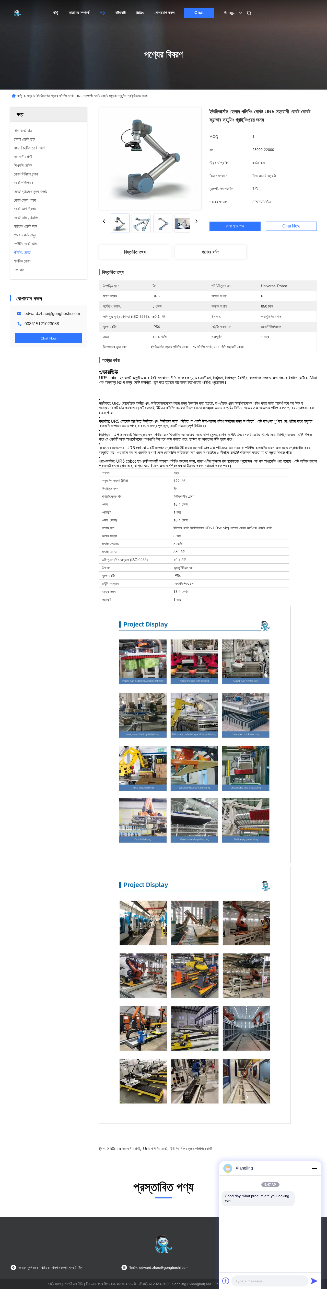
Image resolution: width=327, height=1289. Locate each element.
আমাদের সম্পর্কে (79, 12)
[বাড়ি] (17, 12)
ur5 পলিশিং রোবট (155, 1148)
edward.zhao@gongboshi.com (52, 313)
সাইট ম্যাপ (54, 1284)
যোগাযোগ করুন (164, 12)
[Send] (314, 1280)
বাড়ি (56, 12)
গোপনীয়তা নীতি (74, 1284)
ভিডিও (140, 12)
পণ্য (102, 12)
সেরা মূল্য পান (235, 226)
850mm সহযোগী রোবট (123, 1148)
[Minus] (314, 1168)
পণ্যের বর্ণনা (210, 252)
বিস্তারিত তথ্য (135, 252)
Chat (199, 12)
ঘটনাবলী (120, 12)
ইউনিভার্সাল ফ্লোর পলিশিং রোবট (191, 1148)
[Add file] (225, 1280)
